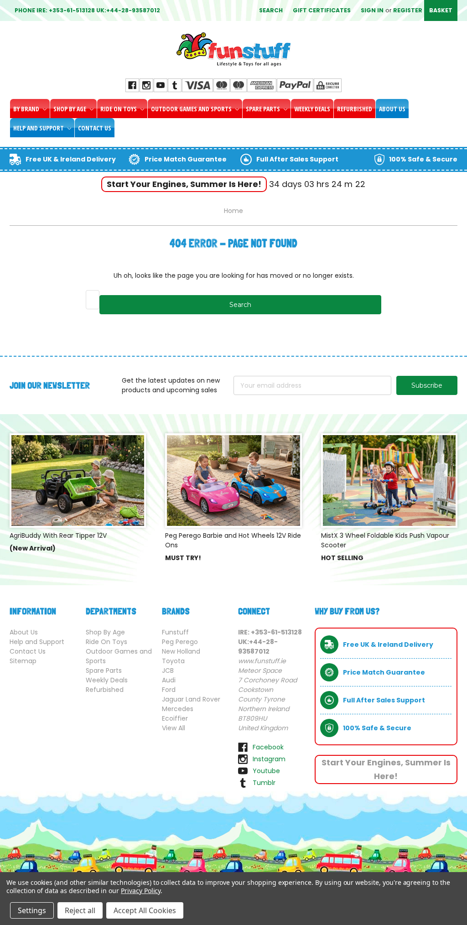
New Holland (181, 651)
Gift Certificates (322, 10)
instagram (269, 759)
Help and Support (39, 128)
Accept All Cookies (145, 910)
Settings (32, 910)
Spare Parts (263, 108)
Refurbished (354, 108)
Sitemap (23, 660)
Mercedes (177, 708)
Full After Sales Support (297, 159)
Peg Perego (180, 641)
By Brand (27, 108)
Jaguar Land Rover (191, 699)
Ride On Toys (119, 108)
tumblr (264, 782)
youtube (266, 770)
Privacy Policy (141, 890)
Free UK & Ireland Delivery (71, 159)
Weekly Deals (312, 108)
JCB (168, 670)
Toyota (173, 660)
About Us (392, 108)
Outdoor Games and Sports (192, 108)
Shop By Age (70, 108)
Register (407, 10)
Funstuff (175, 632)
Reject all (80, 910)
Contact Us (94, 128)
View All (173, 728)
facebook (268, 747)
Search (271, 10)
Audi (169, 680)
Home (233, 210)
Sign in (372, 10)
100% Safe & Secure (423, 159)
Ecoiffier (175, 718)
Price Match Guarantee (186, 159)
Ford (169, 689)
